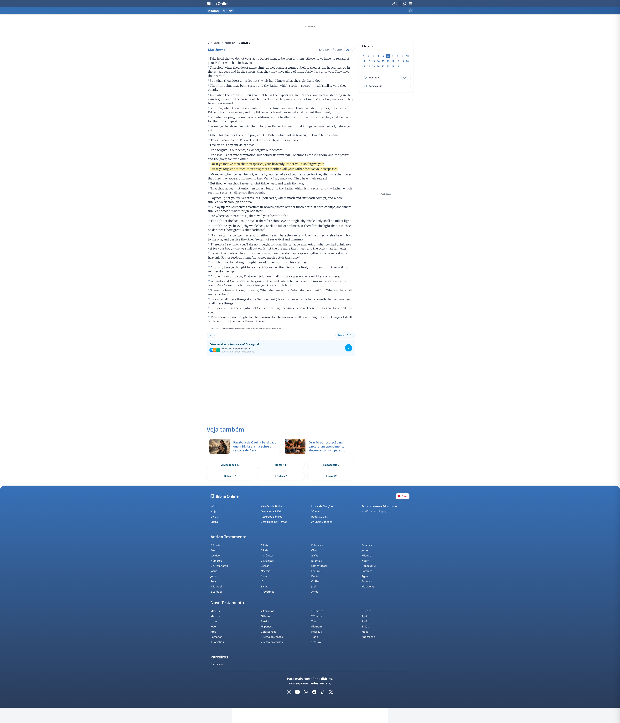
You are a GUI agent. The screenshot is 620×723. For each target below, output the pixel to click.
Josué (214, 571)
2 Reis (264, 550)
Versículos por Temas (274, 522)
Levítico (215, 555)
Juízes (214, 576)
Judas (365, 631)
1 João (365, 616)
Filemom (316, 626)
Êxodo (214, 550)
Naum (365, 560)
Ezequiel (316, 571)
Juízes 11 (280, 465)
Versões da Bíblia (271, 506)
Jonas (365, 550)
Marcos (215, 616)
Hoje (213, 511)
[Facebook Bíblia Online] (314, 692)
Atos (213, 631)
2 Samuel (216, 591)
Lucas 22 (331, 476)
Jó (262, 581)
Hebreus (316, 631)
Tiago (314, 637)
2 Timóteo (317, 616)
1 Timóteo (317, 611)
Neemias (266, 571)
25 (383, 66)
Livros (217, 42)
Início (214, 506)
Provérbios (267, 591)
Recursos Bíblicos (271, 516)
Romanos (216, 637)
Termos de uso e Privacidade (379, 506)
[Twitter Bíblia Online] (331, 692)
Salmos (265, 586)
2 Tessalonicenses (272, 642)
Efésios (265, 621)
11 (363, 61)
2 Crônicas (267, 560)
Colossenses (268, 631)
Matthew (230, 42)
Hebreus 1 (230, 476)
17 (393, 61)
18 (397, 61)
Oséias (315, 581)
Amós (314, 591)
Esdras (265, 566)
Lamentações (319, 566)
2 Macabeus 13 (230, 465)
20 (407, 61)
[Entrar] (394, 3)
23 (373, 66)
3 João (365, 626)
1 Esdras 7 (280, 476)
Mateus (215, 611)
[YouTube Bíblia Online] (297, 692)
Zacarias (367, 581)
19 (402, 61)
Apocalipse (368, 637)
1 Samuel (216, 586)
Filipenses (267, 626)
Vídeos (315, 511)
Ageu (365, 576)
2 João (365, 621)
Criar (339, 49)
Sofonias (367, 571)
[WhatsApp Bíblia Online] (305, 692)
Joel (313, 586)
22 (368, 66)
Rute (213, 581)
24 (378, 66)
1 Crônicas (267, 555)
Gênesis (215, 545)
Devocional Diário (272, 511)
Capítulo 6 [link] (244, 42)
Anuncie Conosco (321, 522)
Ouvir (326, 49)
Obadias (367, 545)
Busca (214, 522)
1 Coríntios (217, 642)
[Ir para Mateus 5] (211, 335)
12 (368, 61)
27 (393, 66)
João (213, 626)
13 (373, 61)
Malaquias (368, 586)
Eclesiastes (318, 545)
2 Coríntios (267, 611)
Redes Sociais (319, 516)
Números (216, 560)
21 (363, 66)
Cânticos (316, 550)
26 (388, 66)
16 (388, 61)
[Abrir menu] (410, 3)
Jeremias (316, 560)
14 (378, 61)
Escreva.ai (217, 664)
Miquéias (367, 555)
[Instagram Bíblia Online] (289, 692)
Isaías (314, 555)
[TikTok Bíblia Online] (322, 692)
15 (383, 61)
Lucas (214, 621)
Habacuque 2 (331, 465)
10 (407, 55)
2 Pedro (366, 611)
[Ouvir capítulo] (410, 10)
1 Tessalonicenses (272, 637)
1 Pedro (316, 642)
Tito (313, 621)
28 (397, 66)
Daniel (315, 576)
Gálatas (265, 616)
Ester (264, 576)
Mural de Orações (322, 506)
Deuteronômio (220, 566)
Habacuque (369, 566)
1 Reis (264, 545)
